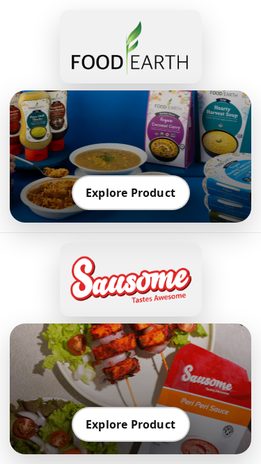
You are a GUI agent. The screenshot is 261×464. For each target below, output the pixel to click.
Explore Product (130, 192)
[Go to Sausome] (131, 280)
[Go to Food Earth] (131, 46)
